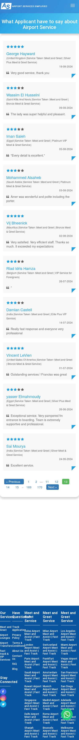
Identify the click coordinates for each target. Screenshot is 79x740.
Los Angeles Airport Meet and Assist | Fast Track (68, 635)
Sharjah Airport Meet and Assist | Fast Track (32, 732)
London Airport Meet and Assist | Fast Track (32, 649)
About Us (17, 650)
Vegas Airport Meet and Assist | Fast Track (69, 663)
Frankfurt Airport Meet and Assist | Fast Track (50, 663)
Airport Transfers (6, 644)
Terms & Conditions (18, 644)
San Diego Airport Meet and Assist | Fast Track (68, 691)
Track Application (18, 628)
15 (17, 487)
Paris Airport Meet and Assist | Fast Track (32, 663)
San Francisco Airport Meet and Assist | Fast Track (69, 677)
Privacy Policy (16, 636)
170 (39, 487)
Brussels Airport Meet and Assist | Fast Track (50, 732)
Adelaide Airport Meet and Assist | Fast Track (68, 704)
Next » (52, 487)
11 (47, 482)
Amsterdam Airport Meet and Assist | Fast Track (50, 677)
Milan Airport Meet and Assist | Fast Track (50, 635)
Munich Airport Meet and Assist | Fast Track (50, 691)
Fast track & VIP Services (5, 655)
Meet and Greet (5, 628)
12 (56, 482)
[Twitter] (4, 704)
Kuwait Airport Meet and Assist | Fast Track (33, 691)
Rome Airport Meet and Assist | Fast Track (51, 718)
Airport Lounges (5, 636)
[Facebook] (4, 691)
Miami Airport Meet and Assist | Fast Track (69, 649)
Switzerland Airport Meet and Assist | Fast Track (50, 649)
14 (7, 487)
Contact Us (17, 657)
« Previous (14, 482)
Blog (14, 668)
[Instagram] (4, 698)
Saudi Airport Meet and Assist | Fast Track (32, 677)
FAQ (14, 663)
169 (28, 487)
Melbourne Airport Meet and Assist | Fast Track (68, 732)
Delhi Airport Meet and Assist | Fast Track (32, 718)
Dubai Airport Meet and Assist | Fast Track (32, 635)
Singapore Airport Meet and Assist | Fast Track (32, 704)
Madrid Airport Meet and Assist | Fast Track (51, 704)
